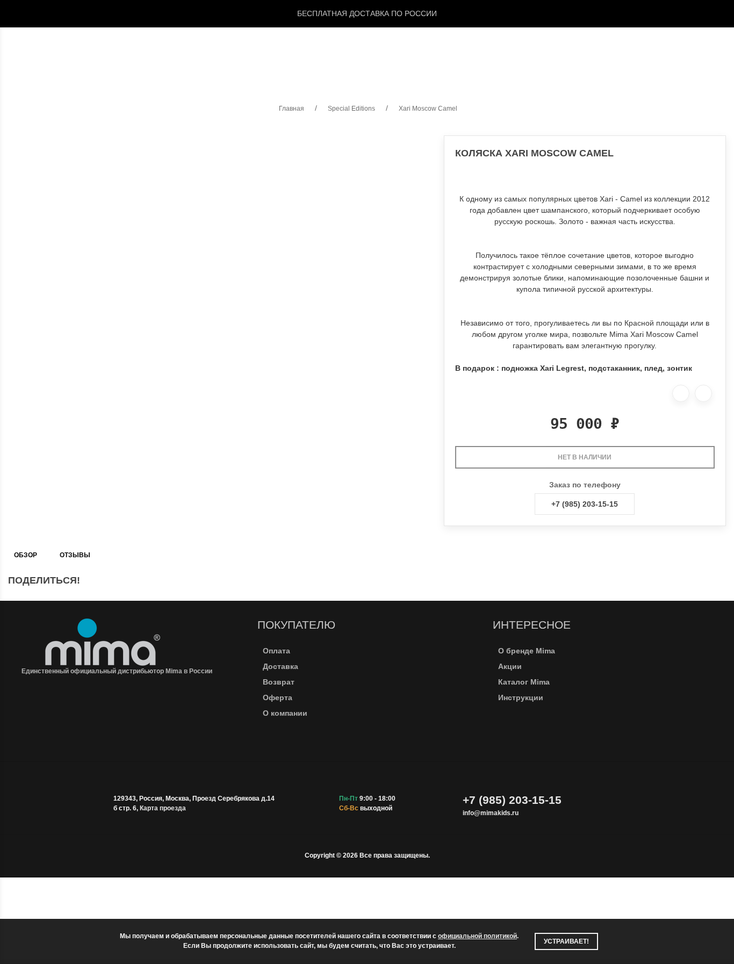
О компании (285, 713)
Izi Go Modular (422, 54)
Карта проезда (163, 808)
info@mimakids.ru (491, 813)
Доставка (280, 666)
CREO (93, 54)
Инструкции (520, 697)
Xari (55, 54)
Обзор (25, 555)
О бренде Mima (526, 650)
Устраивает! (566, 941)
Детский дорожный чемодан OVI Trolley (553, 54)
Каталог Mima (524, 682)
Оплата (276, 650)
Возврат (278, 682)
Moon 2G (319, 54)
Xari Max (141, 54)
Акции (510, 666)
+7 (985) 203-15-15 (584, 504)
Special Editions (213, 54)
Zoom (367, 54)
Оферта (277, 697)
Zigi (274, 54)
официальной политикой (477, 936)
